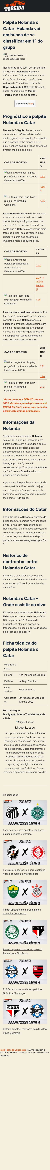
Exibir (30, 103)
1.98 (38, 299)
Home (2, 1050)
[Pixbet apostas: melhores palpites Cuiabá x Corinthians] (25, 892)
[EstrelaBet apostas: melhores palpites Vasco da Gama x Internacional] (25, 852)
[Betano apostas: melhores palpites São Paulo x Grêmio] (25, 1011)
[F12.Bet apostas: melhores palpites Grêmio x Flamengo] (25, 972)
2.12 (42, 386)
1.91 (42, 366)
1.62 (42, 176)
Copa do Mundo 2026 (16, 1050)
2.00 (38, 265)
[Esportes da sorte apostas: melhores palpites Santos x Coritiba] (25, 812)
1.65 (42, 201)
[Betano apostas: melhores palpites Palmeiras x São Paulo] (25, 932)
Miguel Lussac (25, 727)
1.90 (42, 376)
